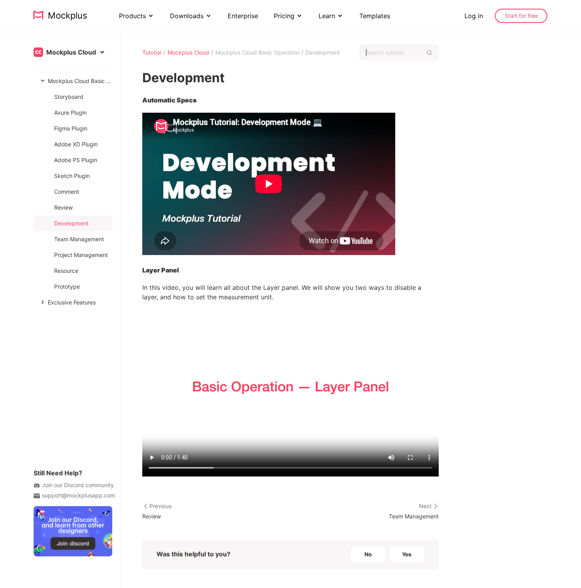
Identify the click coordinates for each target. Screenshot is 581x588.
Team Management (79, 239)
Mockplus (65, 15)
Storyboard (68, 96)
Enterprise (243, 16)
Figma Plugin (70, 128)
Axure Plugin (70, 112)
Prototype (67, 286)
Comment (66, 191)
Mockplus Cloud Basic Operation (80, 81)
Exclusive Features (72, 302)
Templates (374, 16)
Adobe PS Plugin (75, 160)
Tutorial (151, 52)
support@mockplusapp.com (78, 495)
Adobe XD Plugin (76, 144)
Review (63, 207)
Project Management (81, 254)
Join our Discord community (78, 485)
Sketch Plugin (72, 175)
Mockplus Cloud (188, 52)
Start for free (521, 15)
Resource (66, 270)
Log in (473, 16)
